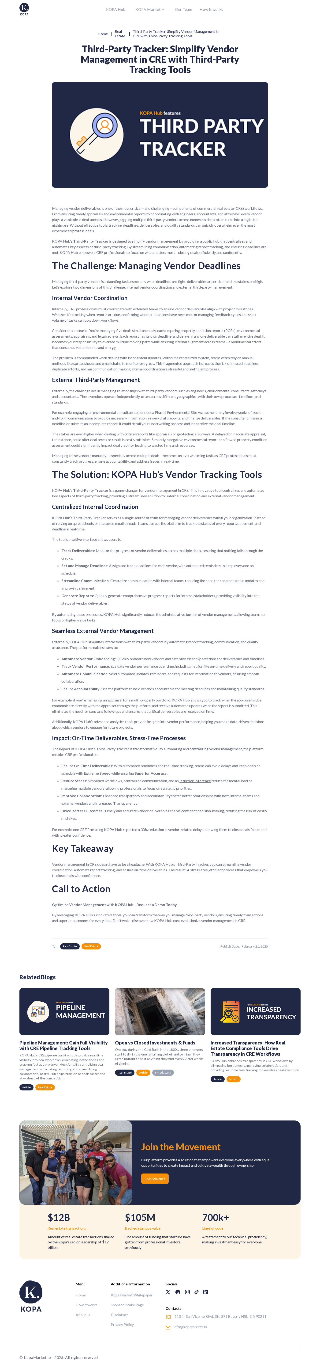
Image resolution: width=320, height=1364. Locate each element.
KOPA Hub (116, 9)
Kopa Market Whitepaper (132, 1295)
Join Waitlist (155, 1179)
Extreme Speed (97, 773)
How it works (211, 9)
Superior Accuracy (151, 773)
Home (103, 33)
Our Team (183, 9)
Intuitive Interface (195, 780)
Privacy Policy (122, 1324)
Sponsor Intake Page (127, 1305)
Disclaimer (119, 1314)
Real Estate (120, 33)
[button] (150, 9)
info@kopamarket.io (190, 1326)
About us (83, 1314)
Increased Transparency (116, 803)
